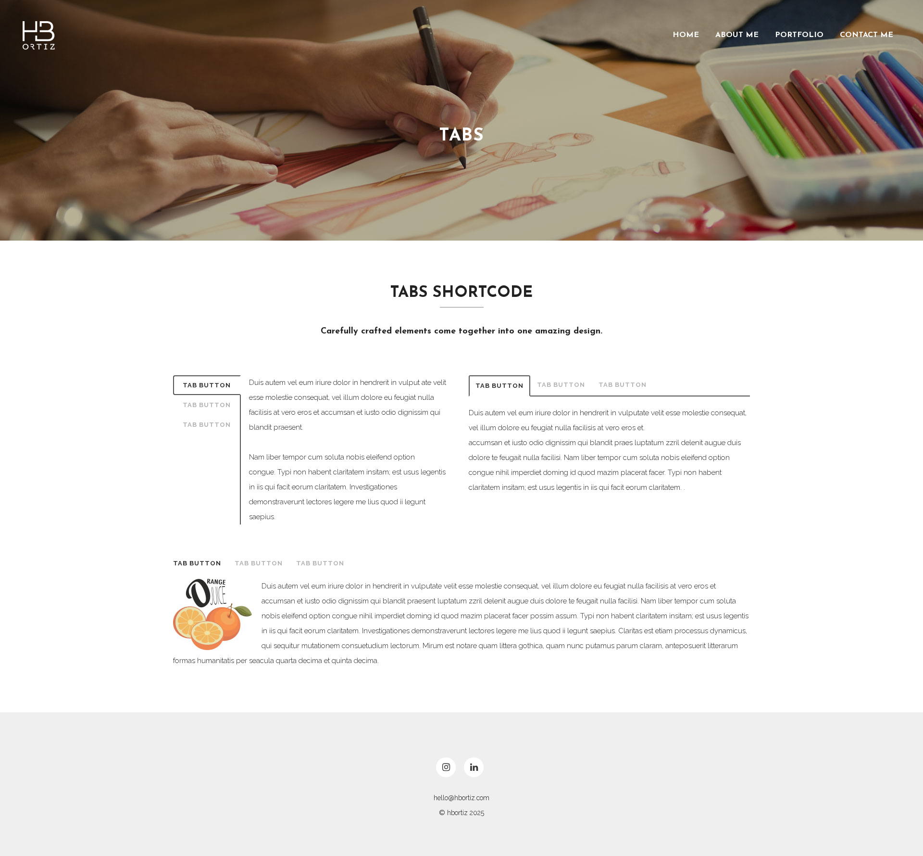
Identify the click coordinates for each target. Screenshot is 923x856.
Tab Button (207, 385)
